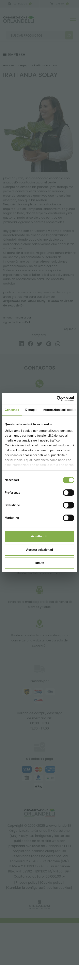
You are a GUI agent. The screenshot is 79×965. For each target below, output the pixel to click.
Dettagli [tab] (30, 409)
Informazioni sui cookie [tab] (59, 409)
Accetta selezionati (39, 549)
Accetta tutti (39, 536)
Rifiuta (39, 563)
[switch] (68, 492)
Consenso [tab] (12, 409)
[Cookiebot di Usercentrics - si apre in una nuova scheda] (56, 398)
